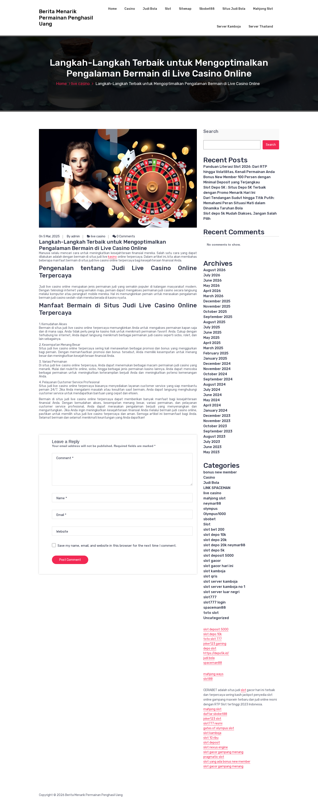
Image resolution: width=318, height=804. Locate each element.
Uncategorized (216, 618)
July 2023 (211, 442)
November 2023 (216, 421)
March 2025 (213, 348)
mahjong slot (214, 498)
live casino (80, 83)
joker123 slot (212, 719)
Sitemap (185, 9)
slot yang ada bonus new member (226, 761)
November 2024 (217, 369)
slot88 (208, 679)
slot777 (210, 597)
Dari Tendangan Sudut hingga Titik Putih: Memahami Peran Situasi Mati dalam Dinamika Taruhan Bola (238, 203)
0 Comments (125, 236)
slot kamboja (214, 571)
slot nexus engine (215, 747)
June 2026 (212, 280)
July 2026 (211, 275)
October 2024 (215, 374)
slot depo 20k (215, 540)
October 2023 (215, 426)
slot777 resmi (212, 723)
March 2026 (213, 296)
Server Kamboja (229, 26)
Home (112, 9)
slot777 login (214, 602)
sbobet (209, 519)
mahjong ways (213, 674)
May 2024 (211, 400)
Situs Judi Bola (233, 9)
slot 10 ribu (210, 738)
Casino (129, 9)
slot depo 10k (214, 535)
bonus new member (220, 472)
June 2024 (212, 395)
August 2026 (214, 270)
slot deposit (211, 742)
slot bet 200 (213, 529)
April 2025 (212, 343)
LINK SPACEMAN (216, 488)
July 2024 (211, 390)
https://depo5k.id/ (216, 653)
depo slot (209, 648)
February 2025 (215, 353)
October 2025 (215, 312)
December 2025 (216, 301)
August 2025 (214, 322)
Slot (168, 9)
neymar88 (212, 503)
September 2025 (217, 317)
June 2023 (212, 447)
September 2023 (217, 431)
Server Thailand (261, 26)
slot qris (210, 576)
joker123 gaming (214, 644)
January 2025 (215, 358)
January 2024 (215, 410)
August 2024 (214, 384)
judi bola (209, 658)
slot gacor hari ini (218, 566)
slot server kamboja (220, 581)
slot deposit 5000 (218, 555)
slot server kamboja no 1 (224, 587)
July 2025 (211, 327)
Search (210, 131)
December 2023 (216, 416)
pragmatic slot (213, 757)
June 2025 (212, 332)
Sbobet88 (207, 9)
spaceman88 (214, 607)
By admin (73, 236)
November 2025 (216, 306)
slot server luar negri (221, 592)
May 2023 (211, 452)
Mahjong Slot (263, 9)
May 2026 (211, 286)
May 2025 (211, 338)
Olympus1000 (214, 514)
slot (243, 690)
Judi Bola (150, 9)
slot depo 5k (214, 550)
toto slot (211, 613)
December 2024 (217, 364)
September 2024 (218, 379)
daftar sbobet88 (215, 714)
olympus (210, 509)
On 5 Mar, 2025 (49, 236)
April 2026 (212, 291)
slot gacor (212, 561)
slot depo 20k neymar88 (224, 545)
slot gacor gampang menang (223, 752)
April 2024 (212, 405)
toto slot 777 (212, 639)
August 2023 (214, 436)
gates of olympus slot (218, 728)
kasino (112, 257)
